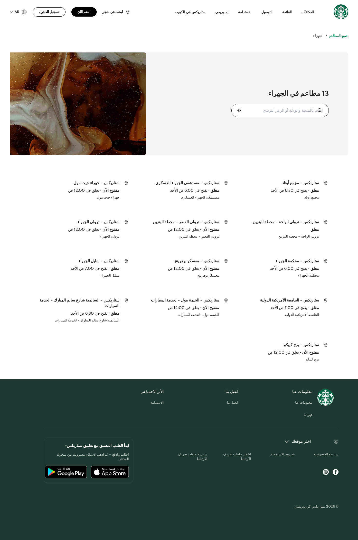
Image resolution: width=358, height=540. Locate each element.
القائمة (287, 12)
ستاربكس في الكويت (190, 12)
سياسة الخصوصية (326, 454)
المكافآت (307, 12)
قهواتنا (308, 415)
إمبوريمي (221, 12)
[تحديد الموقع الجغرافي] (239, 110)
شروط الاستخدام (282, 454)
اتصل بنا (232, 402)
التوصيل (267, 12)
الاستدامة (245, 12)
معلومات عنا (303, 402)
